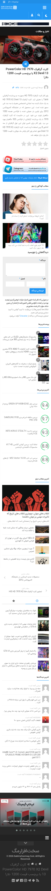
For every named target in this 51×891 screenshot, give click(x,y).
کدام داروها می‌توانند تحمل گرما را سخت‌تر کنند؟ (28, 217)
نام (44, 278)
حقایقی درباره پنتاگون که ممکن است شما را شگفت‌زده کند (18, 529)
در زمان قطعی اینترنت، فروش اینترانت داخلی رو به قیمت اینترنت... (21, 767)
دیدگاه (42, 260)
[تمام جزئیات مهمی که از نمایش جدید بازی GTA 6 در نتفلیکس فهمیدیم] (43, 625)
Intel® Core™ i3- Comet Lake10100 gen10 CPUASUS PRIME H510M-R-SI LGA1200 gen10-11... (21, 755)
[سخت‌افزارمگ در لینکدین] (13, 880)
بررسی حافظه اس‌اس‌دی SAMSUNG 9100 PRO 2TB (20, 419)
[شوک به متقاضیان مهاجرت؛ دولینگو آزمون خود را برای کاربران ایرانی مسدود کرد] (43, 612)
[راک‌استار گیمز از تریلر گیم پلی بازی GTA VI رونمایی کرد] (43, 652)
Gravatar (23, 316)
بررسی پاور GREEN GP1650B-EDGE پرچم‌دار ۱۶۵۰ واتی (19, 405)
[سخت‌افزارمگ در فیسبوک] (21, 880)
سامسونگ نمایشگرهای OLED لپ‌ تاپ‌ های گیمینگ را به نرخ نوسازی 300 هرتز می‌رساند (19, 338)
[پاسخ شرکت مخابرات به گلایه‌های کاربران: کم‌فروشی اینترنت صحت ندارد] (43, 365)
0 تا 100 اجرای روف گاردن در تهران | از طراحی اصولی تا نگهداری (19, 540)
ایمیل (22, 278)
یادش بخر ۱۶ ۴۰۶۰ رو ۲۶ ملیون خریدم (26, 786)
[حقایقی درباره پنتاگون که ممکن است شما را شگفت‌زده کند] (42, 529)
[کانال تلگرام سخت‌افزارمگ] (29, 880)
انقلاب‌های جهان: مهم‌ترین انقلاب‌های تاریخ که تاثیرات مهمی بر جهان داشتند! (28, 515)
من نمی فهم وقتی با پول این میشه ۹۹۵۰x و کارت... (24, 701)
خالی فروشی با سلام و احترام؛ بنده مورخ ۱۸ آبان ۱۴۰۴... (22, 742)
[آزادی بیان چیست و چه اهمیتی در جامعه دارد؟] (42, 560)
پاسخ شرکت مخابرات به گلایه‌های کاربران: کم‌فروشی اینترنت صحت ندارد (20, 365)
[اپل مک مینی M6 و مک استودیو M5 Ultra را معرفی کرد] (43, 378)
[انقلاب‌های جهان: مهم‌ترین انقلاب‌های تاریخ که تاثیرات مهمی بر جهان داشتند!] (25, 498)
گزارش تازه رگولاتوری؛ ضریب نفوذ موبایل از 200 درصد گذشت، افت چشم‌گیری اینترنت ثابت (20, 639)
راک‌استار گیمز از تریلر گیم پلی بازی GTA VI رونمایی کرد (20, 652)
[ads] (25, 23)
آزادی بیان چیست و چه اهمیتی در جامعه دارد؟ (18, 560)
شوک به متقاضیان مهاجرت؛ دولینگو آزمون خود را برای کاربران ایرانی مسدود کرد (20, 612)
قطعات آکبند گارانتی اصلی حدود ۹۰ (27, 720)
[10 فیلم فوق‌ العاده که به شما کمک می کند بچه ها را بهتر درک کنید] (25, 235)
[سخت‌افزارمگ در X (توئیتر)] (17, 880)
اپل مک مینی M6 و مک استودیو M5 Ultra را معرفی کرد (19, 379)
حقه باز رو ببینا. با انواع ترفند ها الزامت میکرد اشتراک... (23, 690)
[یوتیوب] (25, 160)
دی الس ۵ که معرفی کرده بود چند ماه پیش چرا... (21, 711)
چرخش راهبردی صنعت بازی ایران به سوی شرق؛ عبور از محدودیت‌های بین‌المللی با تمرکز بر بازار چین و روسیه (19, 666)
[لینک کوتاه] (13, 87)
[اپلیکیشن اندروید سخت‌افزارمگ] (33, 880)
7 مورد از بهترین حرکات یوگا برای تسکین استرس (19, 550)
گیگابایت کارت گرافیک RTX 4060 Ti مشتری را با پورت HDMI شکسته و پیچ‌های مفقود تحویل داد (19, 352)
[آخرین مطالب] (37, 601)
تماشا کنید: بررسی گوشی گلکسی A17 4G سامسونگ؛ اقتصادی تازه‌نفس (21, 446)
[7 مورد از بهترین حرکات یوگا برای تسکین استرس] (42, 550)
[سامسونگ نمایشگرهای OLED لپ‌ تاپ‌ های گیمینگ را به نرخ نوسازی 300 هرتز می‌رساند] (43, 338)
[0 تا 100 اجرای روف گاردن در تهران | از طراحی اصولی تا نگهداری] (42, 539)
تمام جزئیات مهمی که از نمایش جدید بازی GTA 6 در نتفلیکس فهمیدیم (21, 175)
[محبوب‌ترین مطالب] (13, 601)
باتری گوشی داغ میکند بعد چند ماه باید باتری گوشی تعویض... (23, 731)
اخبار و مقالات (42, 32)
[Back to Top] (25, 843)
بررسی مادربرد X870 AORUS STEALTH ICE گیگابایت (21, 432)
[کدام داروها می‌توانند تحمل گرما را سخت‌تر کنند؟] (25, 206)
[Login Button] (32, 15)
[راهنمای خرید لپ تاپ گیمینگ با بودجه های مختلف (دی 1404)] (25, 813)
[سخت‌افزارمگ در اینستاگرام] (25, 880)
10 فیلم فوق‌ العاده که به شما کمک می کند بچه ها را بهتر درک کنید (26, 247)
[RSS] (37, 880)
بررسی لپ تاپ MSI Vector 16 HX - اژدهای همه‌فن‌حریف (20, 460)
